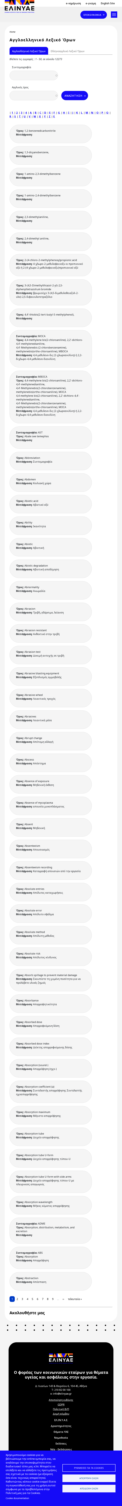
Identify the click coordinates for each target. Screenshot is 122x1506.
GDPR (61, 1404)
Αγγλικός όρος (20, 87)
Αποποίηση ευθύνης (61, 1400)
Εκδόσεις (61, 1443)
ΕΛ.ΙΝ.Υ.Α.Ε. (61, 1420)
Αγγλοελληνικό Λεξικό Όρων (29, 51)
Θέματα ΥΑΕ (61, 1432)
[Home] (21, 6)
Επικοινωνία (92, 14)
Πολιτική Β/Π (61, 1409)
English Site (108, 3)
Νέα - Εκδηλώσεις (61, 1449)
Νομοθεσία (61, 1437)
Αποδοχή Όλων (89, 1488)
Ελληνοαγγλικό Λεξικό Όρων (68, 51)
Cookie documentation (17, 1498)
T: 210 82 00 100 (61, 1390)
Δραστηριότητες (61, 1426)
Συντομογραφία (21, 67)
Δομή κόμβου (61, 1414)
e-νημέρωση (73, 3)
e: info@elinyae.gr (61, 1393)
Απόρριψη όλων (88, 1478)
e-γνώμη (91, 3)
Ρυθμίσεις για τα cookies (89, 1467)
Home (12, 31)
